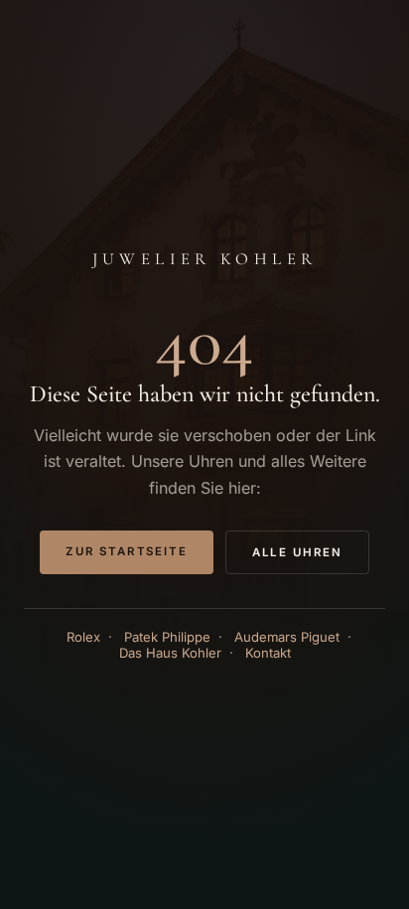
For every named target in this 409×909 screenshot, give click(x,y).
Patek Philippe (167, 637)
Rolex (83, 637)
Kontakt (268, 653)
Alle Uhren (297, 552)
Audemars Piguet (287, 637)
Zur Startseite (127, 551)
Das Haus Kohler (170, 653)
